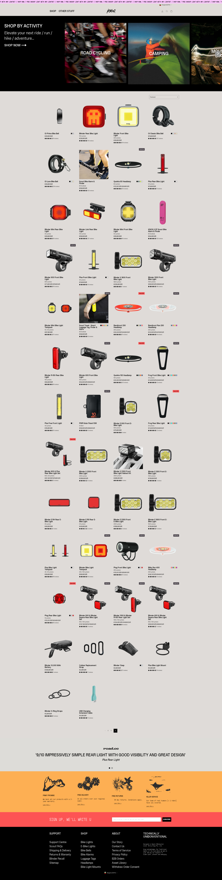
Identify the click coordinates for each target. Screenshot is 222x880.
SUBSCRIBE (166, 819)
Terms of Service (121, 850)
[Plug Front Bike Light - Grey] (140, 567)
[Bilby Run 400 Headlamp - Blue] (173, 567)
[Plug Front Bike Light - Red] (142, 567)
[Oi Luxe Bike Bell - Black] (70, 181)
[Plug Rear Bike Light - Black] (70, 615)
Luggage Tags (88, 858)
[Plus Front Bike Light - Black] (106, 277)
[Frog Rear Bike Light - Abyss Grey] (170, 423)
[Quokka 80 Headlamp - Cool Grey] (142, 181)
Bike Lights (87, 842)
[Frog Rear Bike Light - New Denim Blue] (176, 423)
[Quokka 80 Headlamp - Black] (137, 181)
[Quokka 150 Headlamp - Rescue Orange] (140, 375)
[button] (49, 138)
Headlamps (87, 863)
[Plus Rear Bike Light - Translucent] (176, 181)
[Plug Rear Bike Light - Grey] (71, 615)
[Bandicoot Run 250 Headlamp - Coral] (173, 325)
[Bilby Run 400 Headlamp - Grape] (176, 567)
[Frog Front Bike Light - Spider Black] (168, 375)
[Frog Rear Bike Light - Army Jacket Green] (175, 423)
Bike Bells (86, 850)
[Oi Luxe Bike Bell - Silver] (71, 181)
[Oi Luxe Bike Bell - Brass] (73, 181)
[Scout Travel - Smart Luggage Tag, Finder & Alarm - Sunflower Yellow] (106, 325)
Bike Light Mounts (91, 867)
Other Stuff (66, 11)
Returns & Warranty (60, 854)
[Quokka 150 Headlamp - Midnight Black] (137, 375)
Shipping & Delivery (60, 850)
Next (218, 53)
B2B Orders (118, 858)
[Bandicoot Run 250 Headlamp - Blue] (171, 325)
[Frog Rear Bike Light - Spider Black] (168, 423)
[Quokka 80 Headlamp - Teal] (138, 181)
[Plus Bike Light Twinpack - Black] (71, 567)
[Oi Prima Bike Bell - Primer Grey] (73, 133)
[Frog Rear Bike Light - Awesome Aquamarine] (171, 423)
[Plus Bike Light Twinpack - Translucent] (73, 567)
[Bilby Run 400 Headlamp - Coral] (171, 567)
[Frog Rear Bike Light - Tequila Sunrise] (173, 423)
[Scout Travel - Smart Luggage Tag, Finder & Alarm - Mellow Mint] (104, 325)
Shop (53, 11)
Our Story (117, 842)
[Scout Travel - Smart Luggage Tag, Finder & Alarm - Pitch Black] (101, 325)
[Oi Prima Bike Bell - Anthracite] (71, 133)
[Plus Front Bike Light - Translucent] (107, 277)
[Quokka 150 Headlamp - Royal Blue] (142, 375)
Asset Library (119, 863)
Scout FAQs (56, 846)
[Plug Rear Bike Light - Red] (73, 615)
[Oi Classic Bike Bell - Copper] (175, 133)
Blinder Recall (56, 858)
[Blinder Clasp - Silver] (142, 665)
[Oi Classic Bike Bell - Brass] (176, 133)
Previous (68, 53)
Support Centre (57, 842)
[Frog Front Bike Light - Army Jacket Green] (175, 375)
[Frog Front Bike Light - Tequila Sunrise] (173, 375)
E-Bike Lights (88, 846)
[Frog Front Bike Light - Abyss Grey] (170, 375)
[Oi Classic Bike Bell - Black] (171, 133)
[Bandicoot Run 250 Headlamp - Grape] (176, 325)
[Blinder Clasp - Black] (140, 665)
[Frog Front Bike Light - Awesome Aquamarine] (171, 375)
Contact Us (118, 846)
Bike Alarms (87, 854)
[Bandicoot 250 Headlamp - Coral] (142, 325)
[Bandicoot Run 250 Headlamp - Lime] (175, 325)
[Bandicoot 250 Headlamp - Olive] (138, 325)
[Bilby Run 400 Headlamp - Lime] (175, 567)
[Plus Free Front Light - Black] (71, 423)
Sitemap (54, 863)
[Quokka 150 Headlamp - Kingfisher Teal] (138, 375)
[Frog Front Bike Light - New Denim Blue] (176, 375)
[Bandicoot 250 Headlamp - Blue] (140, 325)
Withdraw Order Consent (125, 867)
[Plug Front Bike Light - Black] (138, 567)
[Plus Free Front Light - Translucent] (73, 423)
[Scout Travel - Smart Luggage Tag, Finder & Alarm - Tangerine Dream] (102, 325)
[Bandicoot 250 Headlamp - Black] (137, 325)
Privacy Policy (120, 854)
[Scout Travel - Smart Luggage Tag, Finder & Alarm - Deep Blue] (107, 325)
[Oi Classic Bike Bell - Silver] (173, 133)
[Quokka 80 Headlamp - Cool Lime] (140, 181)
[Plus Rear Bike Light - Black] (175, 181)
